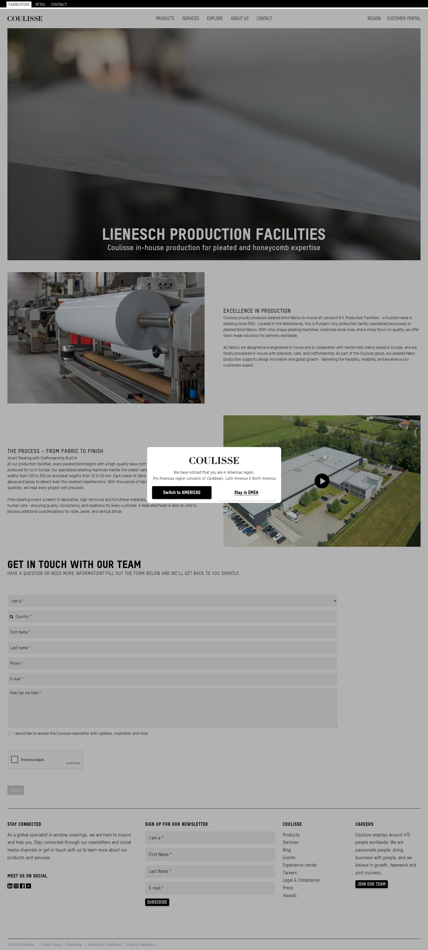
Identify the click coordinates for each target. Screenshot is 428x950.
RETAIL (40, 4)
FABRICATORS (18, 4)
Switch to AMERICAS (181, 492)
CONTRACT (59, 4)
